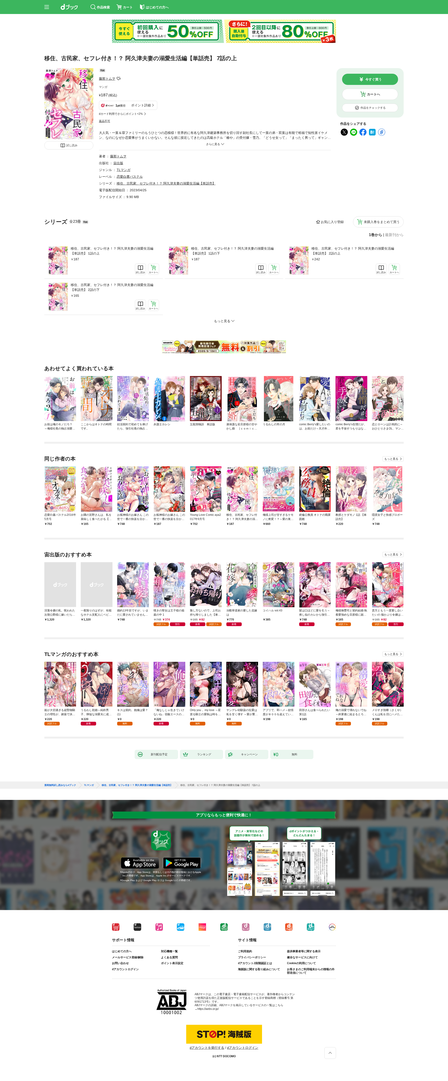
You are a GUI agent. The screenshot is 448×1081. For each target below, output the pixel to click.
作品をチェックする (373, 107)
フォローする (118, 78)
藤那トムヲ (107, 78)
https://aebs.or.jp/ (208, 1009)
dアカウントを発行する (207, 1048)
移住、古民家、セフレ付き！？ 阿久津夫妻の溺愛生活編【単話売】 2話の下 (112, 287)
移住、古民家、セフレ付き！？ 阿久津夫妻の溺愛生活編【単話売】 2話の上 (353, 251)
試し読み (71, 145)
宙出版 (118, 163)
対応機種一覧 (169, 951)
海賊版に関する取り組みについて (259, 969)
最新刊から (394, 235)
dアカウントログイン (125, 969)
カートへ (373, 94)
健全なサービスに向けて (302, 957)
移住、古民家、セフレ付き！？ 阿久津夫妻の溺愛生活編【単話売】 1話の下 (232, 251)
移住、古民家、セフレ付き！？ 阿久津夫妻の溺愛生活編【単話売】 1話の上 (112, 251)
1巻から (375, 235)
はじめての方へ (122, 951)
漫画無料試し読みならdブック (60, 785)
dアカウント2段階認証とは (255, 963)
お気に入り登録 (332, 222)
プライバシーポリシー (252, 957)
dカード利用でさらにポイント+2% (121, 113)
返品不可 (104, 121)
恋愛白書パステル (130, 176)
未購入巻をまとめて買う (382, 222)
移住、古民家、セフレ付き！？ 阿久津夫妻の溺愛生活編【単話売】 (166, 183)
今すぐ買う (373, 79)
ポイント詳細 (141, 105)
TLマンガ (123, 170)
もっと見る (391, 458)
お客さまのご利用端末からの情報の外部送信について (311, 971)
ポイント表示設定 (172, 963)
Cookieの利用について (301, 963)
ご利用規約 (245, 951)
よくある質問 (169, 957)
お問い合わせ (120, 963)
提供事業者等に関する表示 (304, 951)
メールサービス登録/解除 (128, 957)
